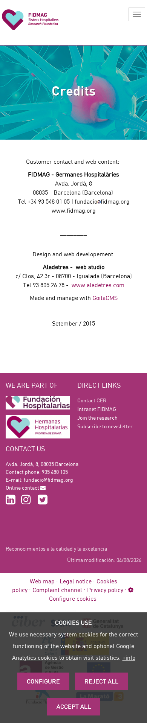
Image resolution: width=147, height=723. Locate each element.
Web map (42, 580)
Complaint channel (57, 589)
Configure (43, 681)
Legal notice (76, 580)
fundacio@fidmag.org (48, 479)
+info (128, 657)
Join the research (97, 417)
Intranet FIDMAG (96, 409)
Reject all (101, 681)
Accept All (74, 706)
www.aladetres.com (98, 284)
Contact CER (91, 400)
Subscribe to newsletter (105, 426)
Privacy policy (105, 589)
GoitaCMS (105, 297)
